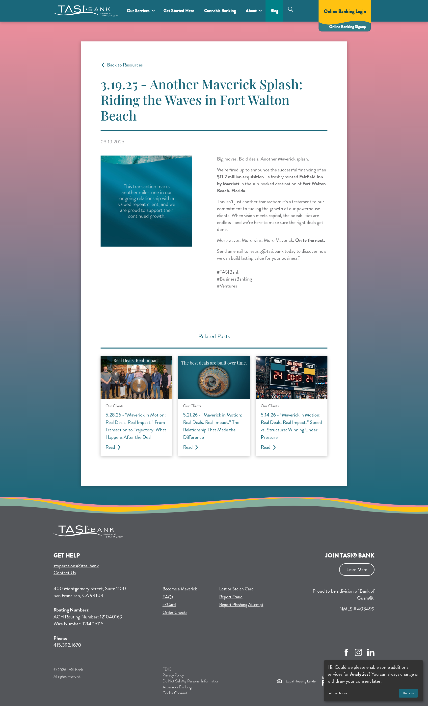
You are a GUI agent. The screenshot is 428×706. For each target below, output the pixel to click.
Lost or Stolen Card (236, 589)
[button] (290, 10)
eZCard (186, 604)
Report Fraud (230, 597)
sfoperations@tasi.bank (76, 565)
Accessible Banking (176, 687)
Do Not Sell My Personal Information (190, 681)
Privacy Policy (173, 675)
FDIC (166, 669)
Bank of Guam (365, 594)
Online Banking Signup (350, 27)
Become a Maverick (187, 588)
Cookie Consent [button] (174, 693)
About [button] (251, 10)
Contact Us (65, 572)
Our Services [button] (138, 10)
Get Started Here (178, 10)
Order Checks (187, 612)
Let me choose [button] (337, 693)
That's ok (408, 693)
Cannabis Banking (220, 10)
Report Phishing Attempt (241, 604)
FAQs (167, 597)
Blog (274, 10)
